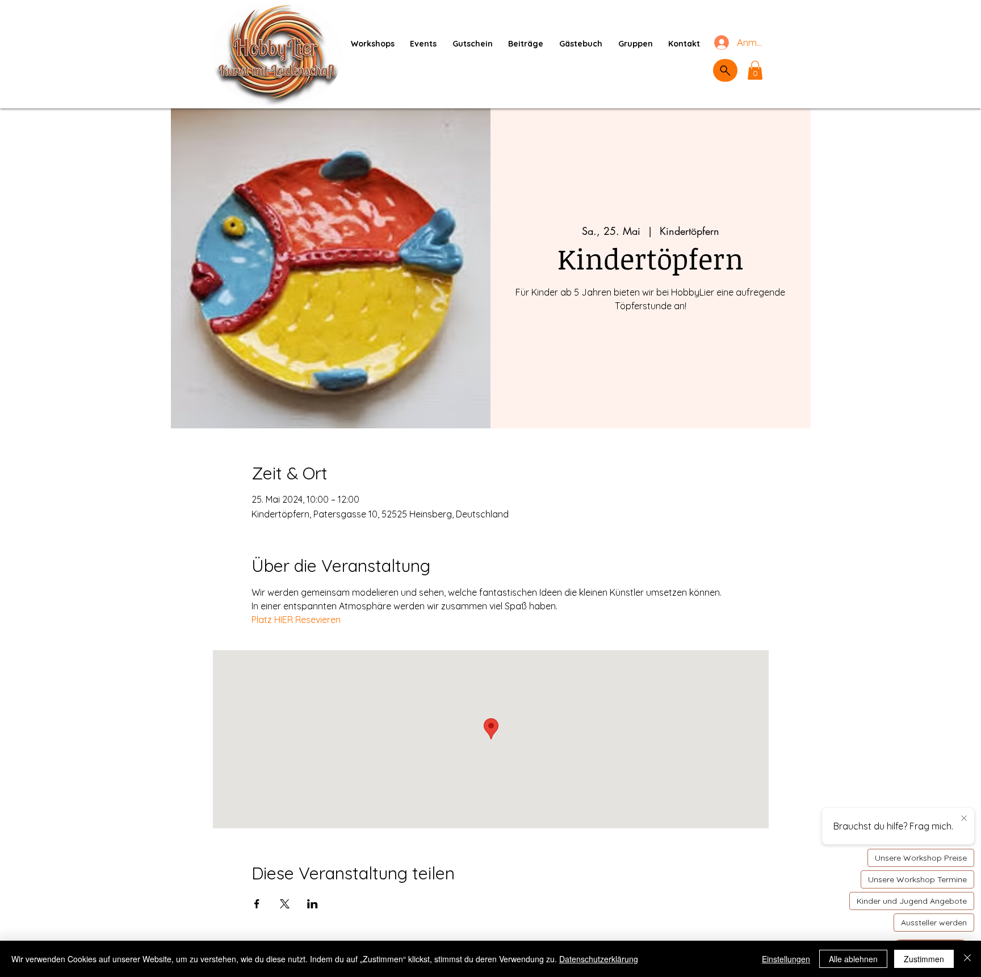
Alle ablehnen (853, 959)
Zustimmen (924, 959)
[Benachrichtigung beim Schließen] (964, 819)
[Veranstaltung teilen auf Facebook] (256, 903)
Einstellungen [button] (786, 959)
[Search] (725, 70)
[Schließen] (967, 959)
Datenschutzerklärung (598, 959)
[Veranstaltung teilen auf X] (284, 903)
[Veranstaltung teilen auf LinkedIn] (312, 903)
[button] (755, 70)
